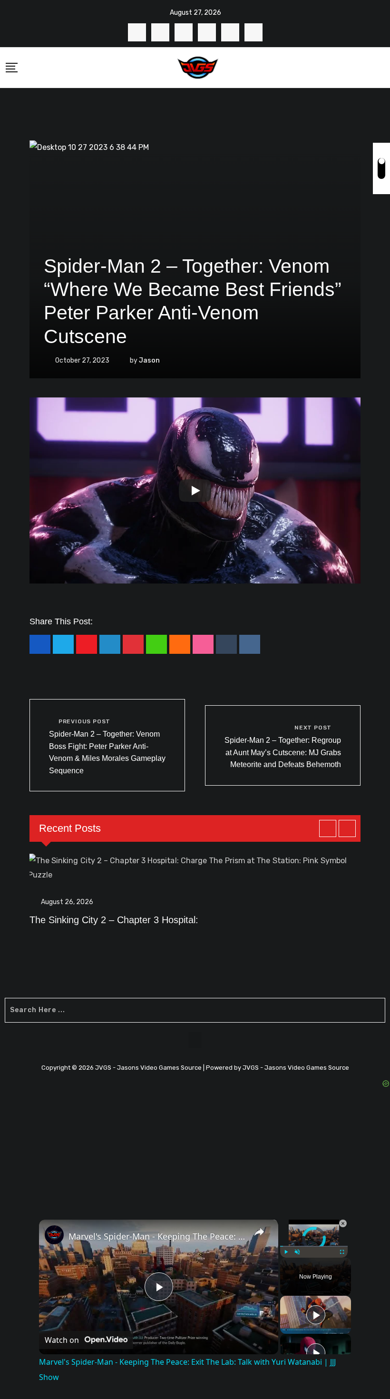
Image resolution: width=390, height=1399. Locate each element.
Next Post (313, 727)
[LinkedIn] (109, 644)
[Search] (381, 67)
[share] (259, 1232)
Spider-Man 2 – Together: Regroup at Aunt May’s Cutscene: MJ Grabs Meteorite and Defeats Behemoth (282, 752)
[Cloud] (179, 644)
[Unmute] (297, 1252)
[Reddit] (249, 644)
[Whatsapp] (156, 644)
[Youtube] (86, 644)
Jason (149, 360)
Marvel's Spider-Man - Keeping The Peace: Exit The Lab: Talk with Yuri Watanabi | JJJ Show (157, 1236)
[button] (195, 1040)
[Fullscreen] (342, 1252)
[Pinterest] (133, 644)
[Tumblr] (226, 644)
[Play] (195, 490)
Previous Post (84, 721)
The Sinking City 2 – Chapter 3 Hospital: (113, 920)
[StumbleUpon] (203, 644)
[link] (54, 1234)
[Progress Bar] (314, 1246)
